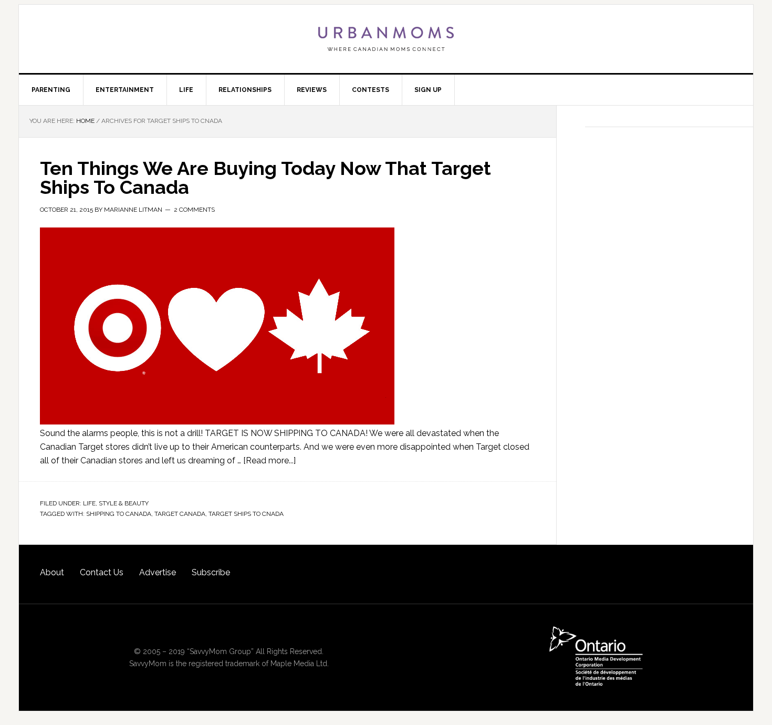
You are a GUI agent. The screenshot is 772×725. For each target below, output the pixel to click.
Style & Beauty (124, 503)
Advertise (157, 572)
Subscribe (211, 572)
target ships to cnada (246, 513)
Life (89, 503)
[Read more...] (269, 460)
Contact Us (101, 572)
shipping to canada (118, 513)
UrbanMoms (386, 39)
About (52, 572)
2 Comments (194, 209)
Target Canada (179, 513)
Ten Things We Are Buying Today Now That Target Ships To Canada (265, 177)
